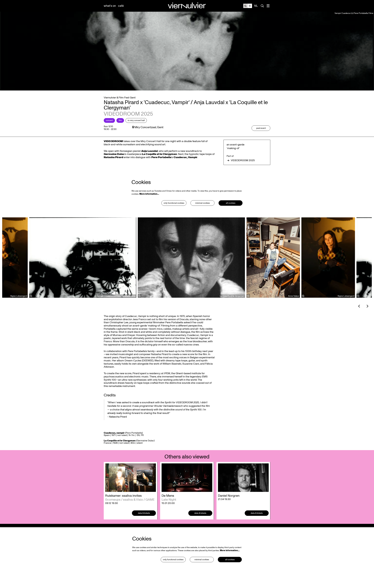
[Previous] (359, 306)
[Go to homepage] (187, 6)
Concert (109, 120)
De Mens (168, 495)
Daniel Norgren (228, 495)
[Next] (367, 306)
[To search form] (262, 6)
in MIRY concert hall (136, 120)
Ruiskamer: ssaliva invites (123, 495)
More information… (149, 194)
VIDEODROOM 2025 (243, 160)
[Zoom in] (139, 296)
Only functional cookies (174, 203)
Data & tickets (144, 513)
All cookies (230, 203)
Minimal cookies (202, 203)
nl (256, 5)
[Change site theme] (247, 6)
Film (120, 120)
